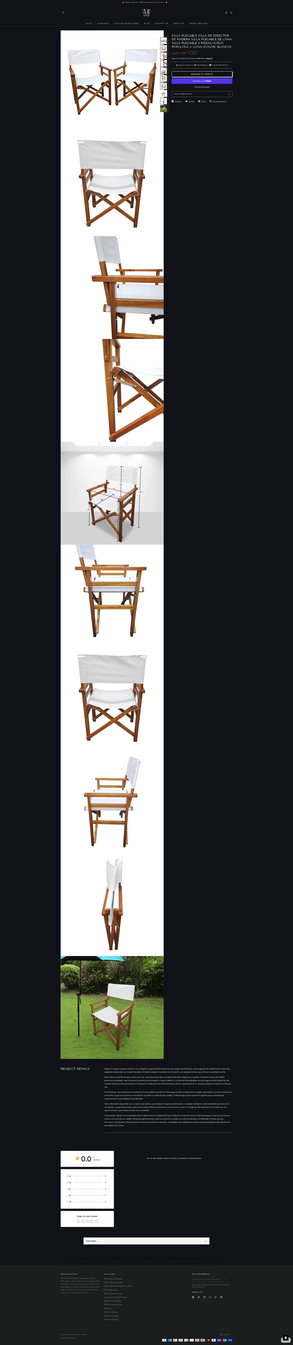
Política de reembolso (113, 1279)
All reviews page (111, 1316)
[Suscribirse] (225, 1279)
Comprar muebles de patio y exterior (85, 1258)
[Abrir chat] (285, 1337)
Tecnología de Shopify (68, 1338)
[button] (63, 12)
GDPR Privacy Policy (113, 1301)
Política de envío (111, 1290)
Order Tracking (110, 1312)
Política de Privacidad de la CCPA (118, 1286)
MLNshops (69, 1334)
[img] (15, 1327)
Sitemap (107, 1308)
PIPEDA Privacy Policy (113, 1304)
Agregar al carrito (202, 74)
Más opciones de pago (202, 87)
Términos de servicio (113, 1293)
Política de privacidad (113, 1282)
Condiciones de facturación (116, 1297)
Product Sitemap (111, 1319)
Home (63, 1258)
